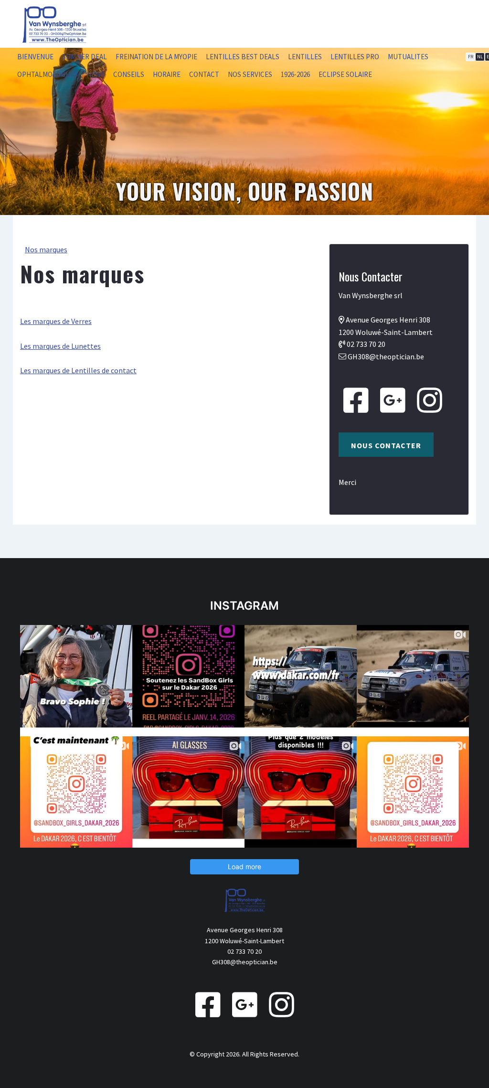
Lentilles (305, 56)
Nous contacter (386, 445)
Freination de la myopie (156, 56)
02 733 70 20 (366, 344)
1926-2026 (295, 74)
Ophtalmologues (47, 74)
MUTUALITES (408, 56)
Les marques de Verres (56, 321)
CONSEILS (128, 74)
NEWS (95, 74)
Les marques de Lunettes (60, 346)
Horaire (167, 74)
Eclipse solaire (345, 74)
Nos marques (46, 249)
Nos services (250, 74)
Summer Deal (84, 56)
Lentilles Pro (354, 56)
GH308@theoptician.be (386, 356)
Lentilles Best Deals (242, 56)
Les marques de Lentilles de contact (78, 370)
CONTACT (204, 74)
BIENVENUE (35, 56)
